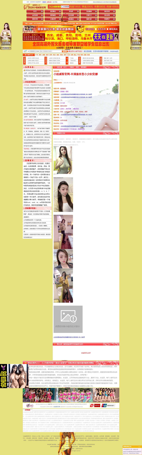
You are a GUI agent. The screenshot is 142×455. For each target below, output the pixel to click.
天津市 (33, 58)
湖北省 (54, 63)
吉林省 (29, 63)
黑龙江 (37, 60)
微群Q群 (89, 19)
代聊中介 (89, 15)
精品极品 (71, 19)
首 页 (35, 11)
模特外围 (35, 19)
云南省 (84, 60)
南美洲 (113, 63)
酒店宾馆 (107, 11)
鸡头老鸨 (107, 15)
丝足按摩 (71, 15)
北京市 (29, 58)
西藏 (84, 63)
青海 (89, 63)
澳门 (108, 58)
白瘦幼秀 (53, 19)
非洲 (111, 60)
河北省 (37, 58)
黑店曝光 (53, 11)
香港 (105, 58)
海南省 (71, 63)
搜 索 (65, 51)
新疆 (92, 63)
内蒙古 (33, 60)
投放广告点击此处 (71, 434)
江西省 (58, 60)
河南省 (58, 63)
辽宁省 (33, 63)
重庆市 (84, 58)
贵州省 (92, 58)
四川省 (88, 58)
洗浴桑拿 (89, 11)
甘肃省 (92, 60)
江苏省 (54, 58)
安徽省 (54, 60)
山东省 (37, 63)
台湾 (111, 58)
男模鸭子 (107, 19)
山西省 (29, 60)
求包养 (71, 11)
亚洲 (105, 60)
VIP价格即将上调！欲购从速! (130, 449)
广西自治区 (73, 60)
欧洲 (108, 60)
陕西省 (88, 60)
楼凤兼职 (53, 15)
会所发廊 (35, 15)
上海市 (50, 58)
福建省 (50, 60)
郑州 (77, 67)
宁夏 (86, 63)
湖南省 (50, 63)
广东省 (71, 58)
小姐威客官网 (56, 406)
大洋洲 (106, 63)
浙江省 (58, 58)
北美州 (109, 63)
